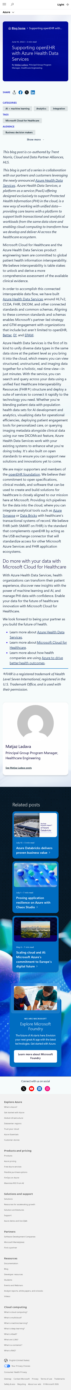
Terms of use (46, 1378)
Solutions (8, 1199)
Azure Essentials (11, 1134)
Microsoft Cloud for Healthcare (22, 120)
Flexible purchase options (15, 1172)
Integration (59, 108)
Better (7, 335)
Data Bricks (28, 515)
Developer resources (13, 1274)
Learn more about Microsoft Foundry (35, 1056)
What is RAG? (10, 1350)
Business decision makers (19, 132)
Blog (6, 1269)
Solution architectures (14, 1210)
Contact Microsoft (22, 1378)
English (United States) (19, 1360)
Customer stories (11, 1140)
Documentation (11, 1263)
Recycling (21, 1384)
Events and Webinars (13, 1285)
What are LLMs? (11, 1339)
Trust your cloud (11, 1129)
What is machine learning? (16, 1323)
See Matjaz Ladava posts (19, 767)
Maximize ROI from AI (14, 1183)
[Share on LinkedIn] (33, 92)
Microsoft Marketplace (14, 1242)
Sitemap (7, 1378)
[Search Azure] (12, 4)
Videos (7, 1296)
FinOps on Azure (11, 1177)
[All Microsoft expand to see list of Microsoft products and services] (4, 5)
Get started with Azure (14, 1112)
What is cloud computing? (15, 1312)
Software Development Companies (19, 1236)
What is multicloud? (13, 1317)
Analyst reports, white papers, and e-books (23, 1291)
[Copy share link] (14, 92)
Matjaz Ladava (21, 65)
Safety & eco (9, 1384)
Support (8, 1215)
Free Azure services (12, 1166)
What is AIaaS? (10, 1334)
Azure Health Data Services (23, 299)
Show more (34, 139)
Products (8, 1155)
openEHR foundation (24, 474)
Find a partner (10, 1247)
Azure (7, 12)
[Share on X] (27, 92)
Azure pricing (10, 1161)
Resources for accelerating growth (19, 1204)
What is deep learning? (14, 1328)
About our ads (34, 1384)
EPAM (29, 335)
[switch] (67, 4)
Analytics (41, 108)
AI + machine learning (17, 108)
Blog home (19, 28)
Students (8, 1280)
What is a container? (13, 1345)
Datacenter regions (12, 1123)
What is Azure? (10, 1107)
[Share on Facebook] (20, 92)
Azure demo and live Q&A (15, 1221)
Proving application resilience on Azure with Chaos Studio (33, 902)
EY (15, 335)
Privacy (35, 1378)
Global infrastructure (13, 1118)
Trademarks (59, 1378)
